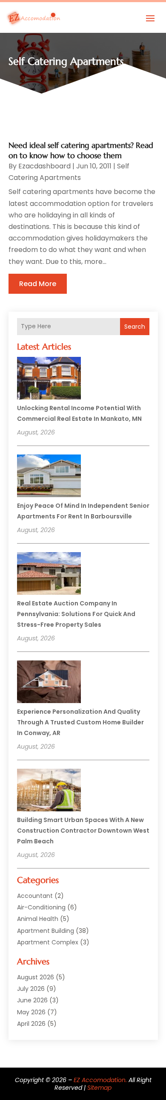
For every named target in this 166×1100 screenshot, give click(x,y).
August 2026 (35, 977)
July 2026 (31, 988)
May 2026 (31, 1012)
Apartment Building (45, 930)
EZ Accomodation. (100, 1080)
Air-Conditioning (41, 907)
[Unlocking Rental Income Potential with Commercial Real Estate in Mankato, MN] (49, 379)
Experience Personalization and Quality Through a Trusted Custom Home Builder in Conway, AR (80, 722)
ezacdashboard (44, 166)
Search (134, 326)
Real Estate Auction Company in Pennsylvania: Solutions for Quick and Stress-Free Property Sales (76, 614)
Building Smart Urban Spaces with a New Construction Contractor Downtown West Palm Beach (83, 830)
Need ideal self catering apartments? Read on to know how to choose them (81, 150)
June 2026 (32, 1000)
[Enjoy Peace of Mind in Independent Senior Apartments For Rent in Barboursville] (49, 477)
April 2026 (31, 1023)
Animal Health (37, 919)
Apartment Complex (47, 942)
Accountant (35, 896)
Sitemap (99, 1087)
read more (37, 284)
